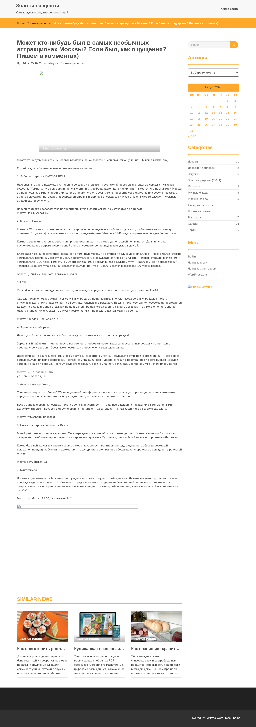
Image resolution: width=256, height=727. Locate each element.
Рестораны (195, 217)
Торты (192, 229)
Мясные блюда (198, 198)
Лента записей (197, 262)
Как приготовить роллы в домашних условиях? (42, 648)
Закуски (193, 174)
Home (21, 23)
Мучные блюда (198, 192)
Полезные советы (199, 211)
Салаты (193, 223)
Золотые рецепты (37, 5)
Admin (26, 63)
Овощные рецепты (200, 205)
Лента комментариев (202, 268)
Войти (192, 256)
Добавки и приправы (201, 167)
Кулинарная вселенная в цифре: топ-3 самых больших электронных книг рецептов (99, 648)
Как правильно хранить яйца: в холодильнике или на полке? (156, 648)
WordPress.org (197, 274)
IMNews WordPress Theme (223, 717)
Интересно (195, 186)
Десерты (193, 161)
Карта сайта (229, 8)
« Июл (192, 135)
